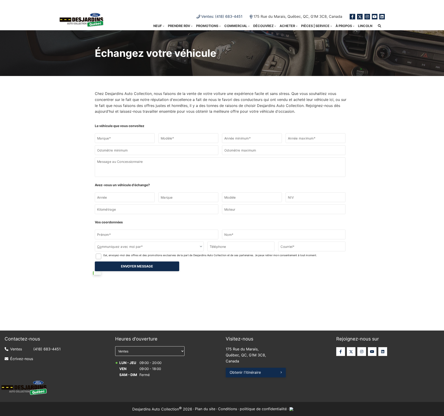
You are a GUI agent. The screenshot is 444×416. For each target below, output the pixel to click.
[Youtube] (374, 16)
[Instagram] (367, 16)
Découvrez (263, 26)
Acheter (287, 26)
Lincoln (365, 26)
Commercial (235, 26)
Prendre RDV (179, 26)
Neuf (157, 26)
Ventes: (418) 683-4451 (221, 16)
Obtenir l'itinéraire (245, 372)
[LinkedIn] (382, 16)
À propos (344, 26)
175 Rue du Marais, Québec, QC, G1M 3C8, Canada (297, 16)
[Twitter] (360, 16)
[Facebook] (352, 16)
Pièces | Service (315, 26)
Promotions (207, 26)
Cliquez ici (270, 4)
